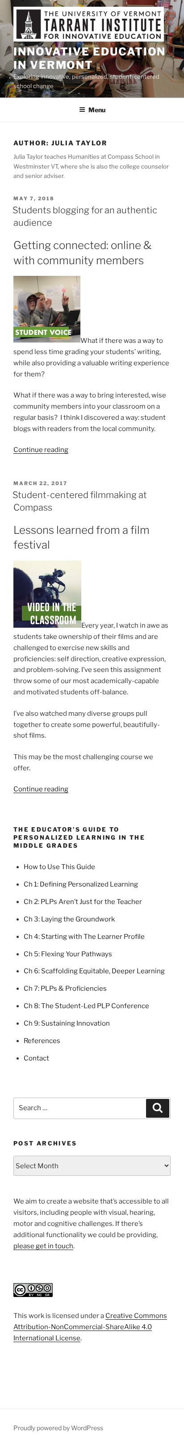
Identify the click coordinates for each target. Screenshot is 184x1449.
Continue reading (40, 450)
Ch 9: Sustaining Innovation (67, 1023)
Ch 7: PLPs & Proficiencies (65, 988)
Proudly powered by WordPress (58, 1428)
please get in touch (43, 1246)
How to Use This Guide (59, 867)
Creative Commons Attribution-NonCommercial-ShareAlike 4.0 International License (90, 1327)
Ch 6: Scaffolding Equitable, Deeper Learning (94, 971)
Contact (36, 1058)
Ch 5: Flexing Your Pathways (68, 954)
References (42, 1041)
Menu (96, 110)
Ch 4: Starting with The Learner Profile (84, 937)
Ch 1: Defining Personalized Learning (81, 884)
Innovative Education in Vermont (89, 58)
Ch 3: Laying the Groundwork (69, 919)
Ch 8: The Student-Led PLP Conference (86, 1006)
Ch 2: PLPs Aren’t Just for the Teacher (83, 902)
